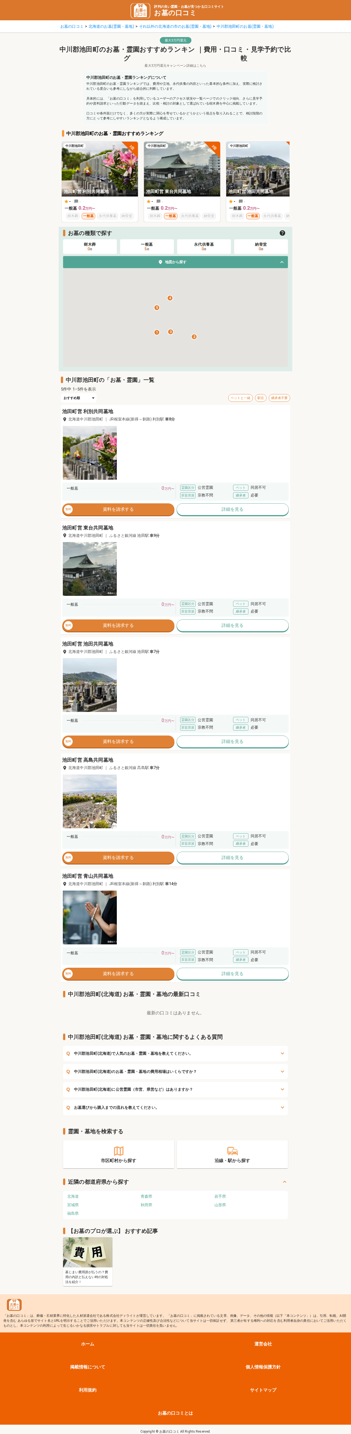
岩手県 (220, 1196)
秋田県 (146, 1205)
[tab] (90, 246)
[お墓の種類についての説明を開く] (282, 233)
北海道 (73, 1196)
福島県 (73, 1213)
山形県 (220, 1205)
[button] (175, 262)
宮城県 (73, 1205)
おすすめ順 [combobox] (72, 398)
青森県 (146, 1196)
